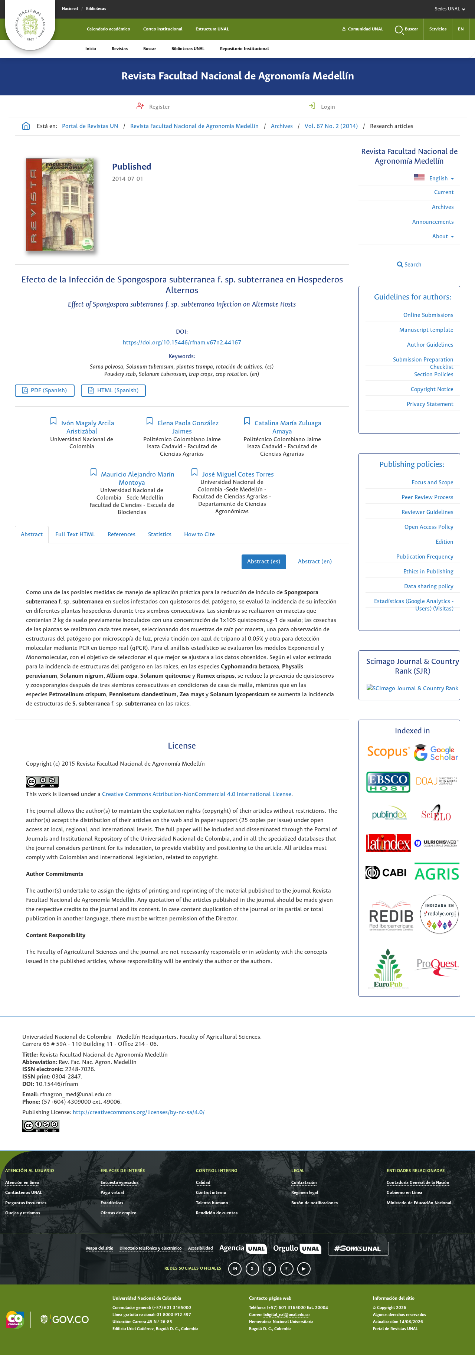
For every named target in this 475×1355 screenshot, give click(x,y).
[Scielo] (436, 814)
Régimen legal (304, 1192)
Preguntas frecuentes (25, 1203)
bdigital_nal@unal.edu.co (286, 1315)
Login (327, 107)
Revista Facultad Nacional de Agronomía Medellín (237, 76)
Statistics (159, 534)
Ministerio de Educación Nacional (419, 1203)
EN (461, 29)
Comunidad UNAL (362, 29)
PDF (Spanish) (49, 390)
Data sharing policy (428, 586)
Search (412, 265)
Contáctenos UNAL (23, 1192)
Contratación (304, 1182)
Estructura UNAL (212, 29)
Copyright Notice (432, 389)
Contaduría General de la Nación (418, 1182)
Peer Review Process (427, 497)
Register (159, 107)
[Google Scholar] (436, 754)
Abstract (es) (264, 562)
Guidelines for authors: (412, 297)
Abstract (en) (315, 562)
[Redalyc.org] (439, 915)
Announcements (433, 222)
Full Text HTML (75, 534)
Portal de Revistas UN (90, 126)
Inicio (90, 48)
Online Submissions (428, 315)
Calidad (203, 1182)
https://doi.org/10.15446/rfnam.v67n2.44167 (182, 343)
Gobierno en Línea (404, 1192)
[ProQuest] (437, 969)
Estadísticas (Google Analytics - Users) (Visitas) (413, 605)
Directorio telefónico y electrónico (150, 1248)
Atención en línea (22, 1182)
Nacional (70, 9)
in (235, 1269)
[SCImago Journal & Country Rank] (412, 688)
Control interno (211, 1192)
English (438, 179)
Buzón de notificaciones (314, 1203)
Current (444, 192)
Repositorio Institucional (244, 48)
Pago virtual (112, 1192)
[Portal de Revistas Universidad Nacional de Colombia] (26, 126)
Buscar (149, 48)
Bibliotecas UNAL (187, 48)
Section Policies (433, 375)
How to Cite (199, 534)
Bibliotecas (96, 9)
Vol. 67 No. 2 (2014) (331, 126)
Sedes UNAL (447, 9)
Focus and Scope (432, 483)
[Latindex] (389, 844)
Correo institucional (163, 29)
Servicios (437, 29)
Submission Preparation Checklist (423, 363)
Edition (444, 542)
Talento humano (212, 1203)
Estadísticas (112, 1203)
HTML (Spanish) (118, 390)
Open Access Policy (428, 527)
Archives (282, 126)
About (440, 236)
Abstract (32, 534)
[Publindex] (389, 814)
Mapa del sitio (99, 1248)
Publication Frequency (424, 557)
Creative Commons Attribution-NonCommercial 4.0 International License (196, 794)
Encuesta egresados (119, 1182)
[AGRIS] (437, 872)
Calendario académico (108, 29)
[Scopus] (389, 753)
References (121, 534)
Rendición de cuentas (217, 1213)
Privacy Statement (430, 404)
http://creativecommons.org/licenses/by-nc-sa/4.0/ (139, 1112)
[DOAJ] (437, 782)
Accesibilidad (200, 1248)
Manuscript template (426, 330)
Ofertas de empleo (119, 1213)
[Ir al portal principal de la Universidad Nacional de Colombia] (30, 25)
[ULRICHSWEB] (436, 844)
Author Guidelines (430, 345)
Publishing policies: (412, 465)
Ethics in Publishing (428, 572)
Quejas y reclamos (22, 1213)
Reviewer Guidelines (427, 512)
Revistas (120, 48)
